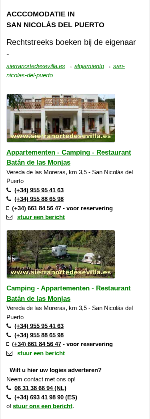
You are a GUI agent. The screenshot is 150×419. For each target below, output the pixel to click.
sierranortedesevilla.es (35, 65)
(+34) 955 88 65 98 (39, 198)
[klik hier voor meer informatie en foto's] (60, 144)
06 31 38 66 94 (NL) (40, 388)
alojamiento (89, 65)
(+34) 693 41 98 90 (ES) (45, 397)
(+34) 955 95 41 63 (39, 190)
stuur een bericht (41, 217)
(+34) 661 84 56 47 (36, 208)
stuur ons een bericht (42, 406)
